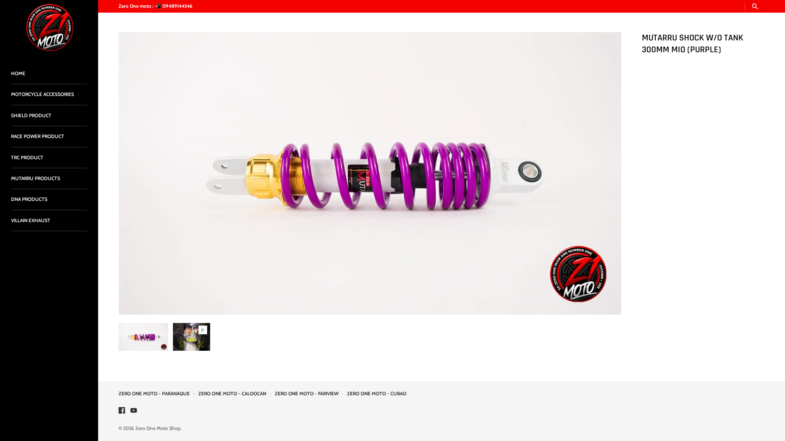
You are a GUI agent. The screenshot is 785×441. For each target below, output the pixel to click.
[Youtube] (133, 411)
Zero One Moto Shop (158, 428)
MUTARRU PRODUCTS (35, 178)
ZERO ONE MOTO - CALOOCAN (232, 393)
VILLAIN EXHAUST (30, 220)
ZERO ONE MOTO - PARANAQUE (154, 393)
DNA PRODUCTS (29, 199)
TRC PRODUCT (27, 157)
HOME (18, 73)
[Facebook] (122, 411)
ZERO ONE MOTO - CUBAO (376, 393)
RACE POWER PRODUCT (37, 136)
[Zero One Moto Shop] (49, 27)
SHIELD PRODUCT (31, 115)
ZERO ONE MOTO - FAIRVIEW (307, 393)
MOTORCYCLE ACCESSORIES (42, 94)
